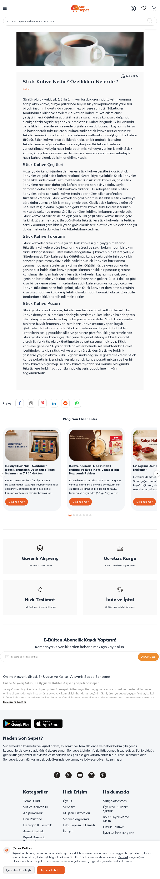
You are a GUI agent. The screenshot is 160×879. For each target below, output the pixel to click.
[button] (70, 515)
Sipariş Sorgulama (76, 819)
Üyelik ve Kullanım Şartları (116, 809)
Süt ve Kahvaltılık (35, 807)
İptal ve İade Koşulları (118, 833)
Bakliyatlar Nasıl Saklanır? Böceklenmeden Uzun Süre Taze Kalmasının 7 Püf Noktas (30, 469)
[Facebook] (57, 775)
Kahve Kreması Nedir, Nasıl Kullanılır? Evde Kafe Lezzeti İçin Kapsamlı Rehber (94, 469)
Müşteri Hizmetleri (76, 813)
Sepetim (69, 807)
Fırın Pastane (32, 819)
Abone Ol (148, 656)
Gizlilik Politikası (114, 827)
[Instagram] (91, 775)
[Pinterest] (103, 775)
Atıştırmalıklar (33, 813)
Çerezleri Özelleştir (19, 870)
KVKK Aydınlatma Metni (116, 819)
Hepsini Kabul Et (51, 870)
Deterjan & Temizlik (37, 825)
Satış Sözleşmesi (115, 801)
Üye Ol (67, 801)
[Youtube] (80, 775)
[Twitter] (68, 775)
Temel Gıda (31, 801)
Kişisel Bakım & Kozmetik (34, 839)
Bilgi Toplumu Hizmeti (79, 825)
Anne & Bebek (33, 831)
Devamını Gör (17, 501)
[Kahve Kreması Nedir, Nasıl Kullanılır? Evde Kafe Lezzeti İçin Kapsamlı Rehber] (96, 445)
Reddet (123, 857)
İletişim (68, 831)
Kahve (26, 89)
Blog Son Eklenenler (80, 419)
